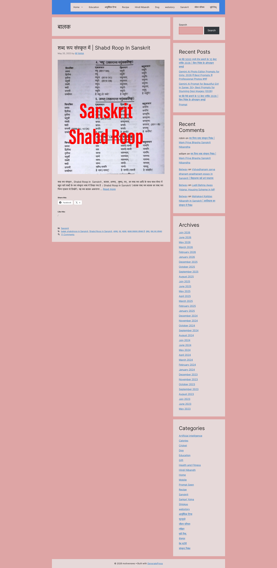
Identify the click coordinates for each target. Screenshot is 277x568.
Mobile (183, 479)
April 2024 (185, 355)
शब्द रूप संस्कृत (156, 231)
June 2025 (185, 286)
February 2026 (187, 252)
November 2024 (188, 320)
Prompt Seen (186, 484)
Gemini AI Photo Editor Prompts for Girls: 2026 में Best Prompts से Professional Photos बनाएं (199, 75)
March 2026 (186, 247)
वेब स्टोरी (183, 543)
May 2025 (184, 291)
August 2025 (186, 276)
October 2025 (187, 266)
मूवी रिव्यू (213, 7)
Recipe (125, 7)
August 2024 (186, 335)
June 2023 (185, 403)
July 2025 (184, 281)
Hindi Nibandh (142, 7)
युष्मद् (147, 231)
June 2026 (185, 237)
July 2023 (184, 399)
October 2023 (187, 384)
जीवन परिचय (199, 7)
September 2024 (189, 330)
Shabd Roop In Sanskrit (100, 231)
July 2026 (184, 232)
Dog (157, 7)
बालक (124, 231)
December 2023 (188, 374)
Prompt (183, 104)
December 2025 (188, 261)
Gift (181, 460)
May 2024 (185, 350)
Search (183, 24)
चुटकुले (182, 519)
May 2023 (185, 408)
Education (94, 7)
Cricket (183, 445)
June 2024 (185, 345)
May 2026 (185, 242)
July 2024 (184, 340)
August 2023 (186, 394)
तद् (120, 231)
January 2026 (187, 257)
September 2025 (188, 271)
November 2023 (188, 379)
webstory (170, 7)
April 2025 (185, 296)
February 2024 (187, 364)
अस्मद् (115, 231)
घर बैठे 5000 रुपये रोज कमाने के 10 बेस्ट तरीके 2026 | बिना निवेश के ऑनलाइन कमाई (198, 63)
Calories (183, 440)
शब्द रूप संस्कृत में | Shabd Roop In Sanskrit (104, 48)
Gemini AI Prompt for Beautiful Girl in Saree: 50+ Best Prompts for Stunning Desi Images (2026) (199, 87)
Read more (109, 189)
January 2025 (187, 310)
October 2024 (187, 325)
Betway (183, 169)
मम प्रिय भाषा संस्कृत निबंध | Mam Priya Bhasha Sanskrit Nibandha (197, 142)
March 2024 (186, 359)
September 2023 (189, 389)
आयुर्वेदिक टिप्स (110, 7)
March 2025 (186, 301)
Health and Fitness (190, 465)
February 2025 (187, 306)
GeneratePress (155, 563)
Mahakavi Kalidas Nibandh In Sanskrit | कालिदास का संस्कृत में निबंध (197, 201)
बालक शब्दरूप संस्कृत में (136, 231)
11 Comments (67, 234)
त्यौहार (181, 528)
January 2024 (187, 369)
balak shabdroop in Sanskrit (74, 231)
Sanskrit (184, 7)
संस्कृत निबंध (184, 548)
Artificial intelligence (190, 435)
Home (76, 7)
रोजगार (182, 538)
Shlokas (183, 504)
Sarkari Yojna (186, 499)
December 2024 (188, 315)
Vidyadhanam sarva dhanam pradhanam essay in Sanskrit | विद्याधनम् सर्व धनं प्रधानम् (197, 174)
